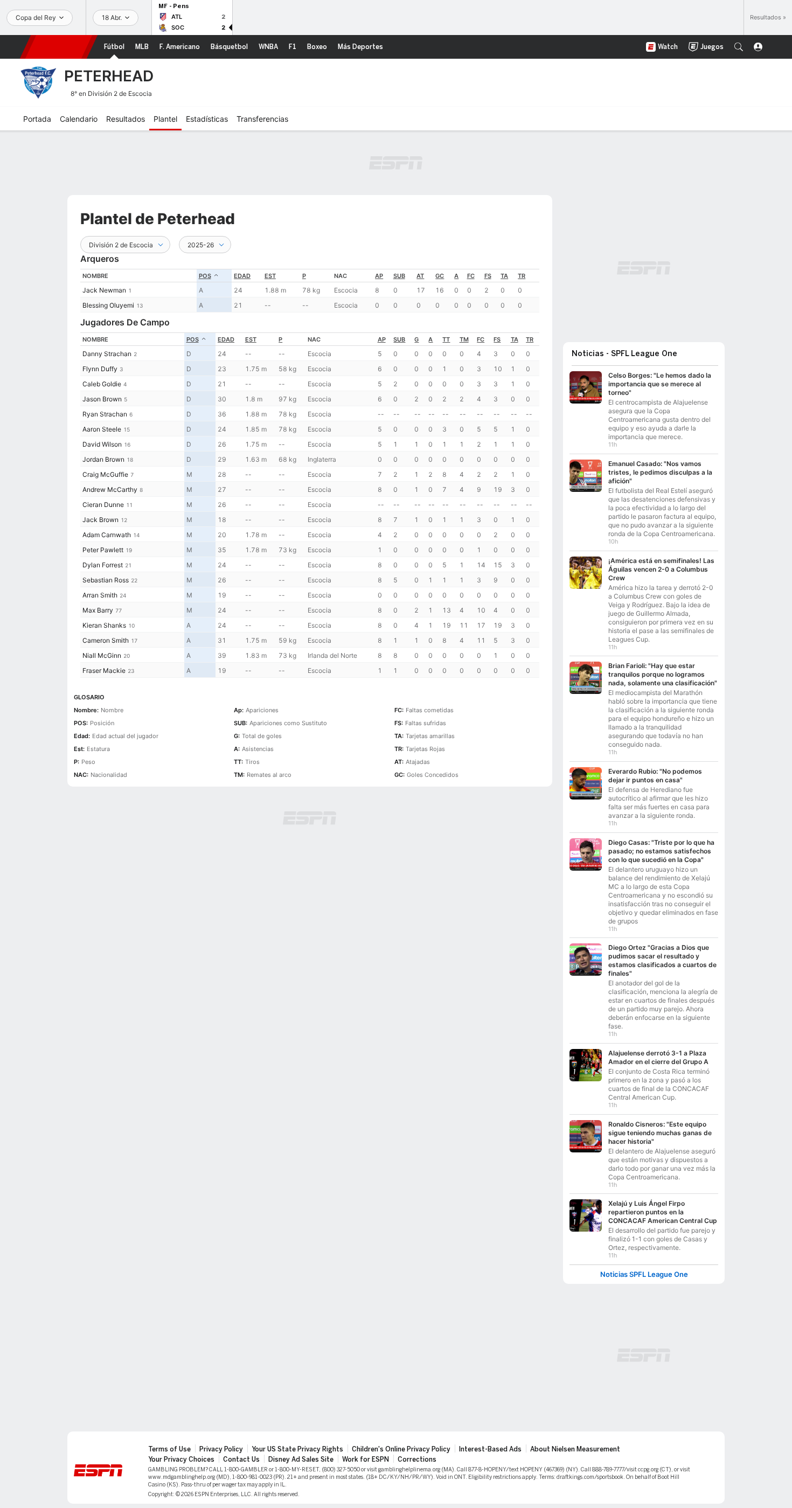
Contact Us (241, 1459)
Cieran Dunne (103, 505)
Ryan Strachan (104, 414)
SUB (399, 276)
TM (464, 339)
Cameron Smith (105, 640)
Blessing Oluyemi (108, 305)
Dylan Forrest (102, 565)
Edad (242, 276)
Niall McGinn (101, 655)
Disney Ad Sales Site (301, 1459)
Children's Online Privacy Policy (401, 1449)
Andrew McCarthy (109, 489)
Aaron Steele (101, 429)
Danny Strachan (106, 354)
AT (420, 276)
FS (487, 276)
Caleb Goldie (101, 384)
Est (270, 276)
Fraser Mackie (104, 670)
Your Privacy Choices (181, 1459)
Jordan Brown (103, 459)
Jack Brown (100, 520)
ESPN (58, 47)
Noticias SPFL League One (644, 1274)
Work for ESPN (365, 1459)
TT (446, 339)
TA (504, 276)
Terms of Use (169, 1449)
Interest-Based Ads (490, 1449)
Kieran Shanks (104, 625)
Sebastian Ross (105, 580)
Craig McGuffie (105, 474)
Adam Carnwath (106, 535)
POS (205, 276)
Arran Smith (99, 595)
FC (471, 276)
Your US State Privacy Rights (297, 1449)
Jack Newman (104, 290)
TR (521, 276)
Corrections (417, 1459)
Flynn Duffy (99, 369)
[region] (309, 290)
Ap (379, 276)
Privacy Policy (221, 1449)
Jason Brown (102, 399)
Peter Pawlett (102, 550)
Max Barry (97, 610)
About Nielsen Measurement (575, 1449)
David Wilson (102, 444)
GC (439, 276)
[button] (738, 47)
